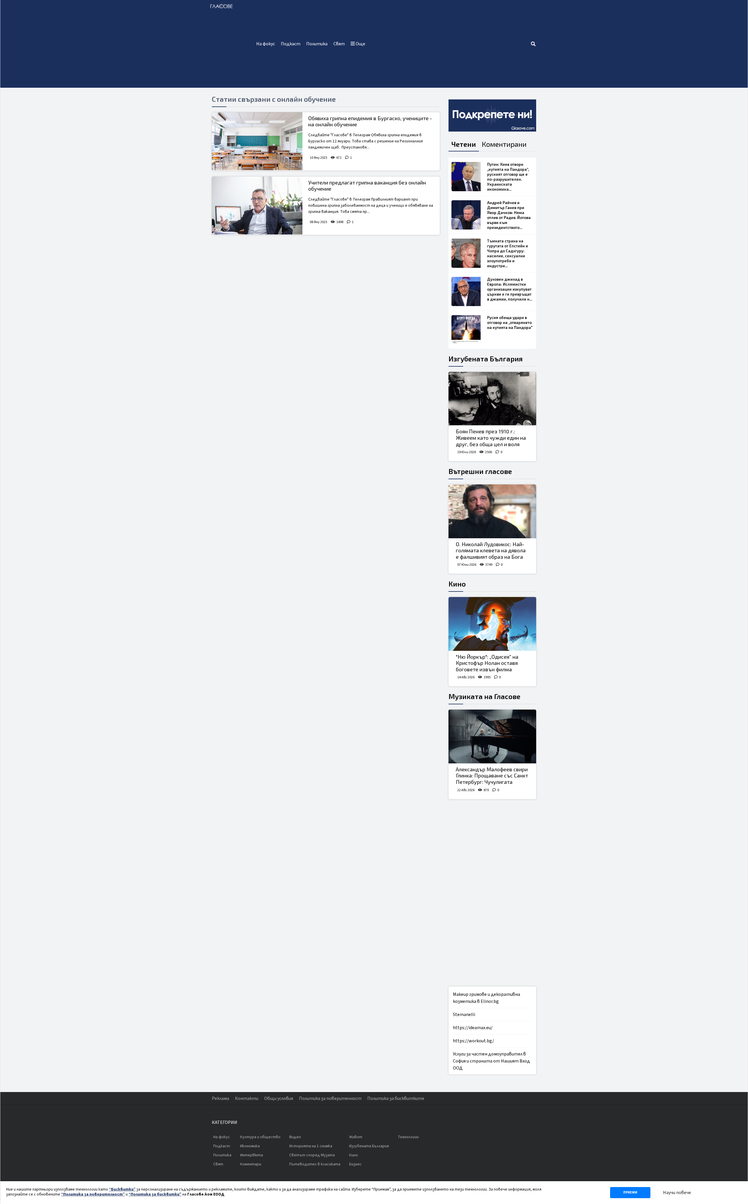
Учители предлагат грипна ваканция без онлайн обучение (367, 185)
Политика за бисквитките (395, 1098)
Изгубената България (486, 358)
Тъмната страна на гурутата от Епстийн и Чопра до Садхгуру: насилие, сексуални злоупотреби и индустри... (507, 253)
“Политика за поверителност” (93, 1194)
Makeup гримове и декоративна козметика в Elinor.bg (486, 998)
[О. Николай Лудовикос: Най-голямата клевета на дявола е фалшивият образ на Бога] (492, 511)
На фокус (265, 44)
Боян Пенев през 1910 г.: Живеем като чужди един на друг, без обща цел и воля (491, 437)
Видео (295, 1137)
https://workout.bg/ (473, 1041)
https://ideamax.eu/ (473, 1027)
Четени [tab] (463, 144)
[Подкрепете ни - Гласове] (492, 115)
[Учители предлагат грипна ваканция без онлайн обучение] (257, 205)
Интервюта (251, 1155)
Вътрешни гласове (480, 471)
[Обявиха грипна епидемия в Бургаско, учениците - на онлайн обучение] (257, 141)
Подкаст (290, 44)
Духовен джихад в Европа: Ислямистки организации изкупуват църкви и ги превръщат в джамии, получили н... (509, 289)
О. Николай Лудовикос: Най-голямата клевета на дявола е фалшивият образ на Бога (491, 550)
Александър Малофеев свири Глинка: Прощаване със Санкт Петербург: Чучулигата (492, 775)
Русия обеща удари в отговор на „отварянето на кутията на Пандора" (509, 322)
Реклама (220, 1098)
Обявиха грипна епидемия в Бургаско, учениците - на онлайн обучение (370, 121)
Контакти (246, 1098)
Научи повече (677, 1192)
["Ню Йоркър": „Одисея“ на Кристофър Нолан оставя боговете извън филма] (492, 624)
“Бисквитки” (122, 1189)
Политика (317, 44)
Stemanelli (464, 1014)
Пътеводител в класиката (314, 1164)
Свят (339, 44)
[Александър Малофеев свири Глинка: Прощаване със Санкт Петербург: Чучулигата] (492, 736)
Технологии (408, 1137)
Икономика (250, 1146)
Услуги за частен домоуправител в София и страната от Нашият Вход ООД (491, 1061)
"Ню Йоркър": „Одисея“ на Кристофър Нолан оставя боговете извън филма (487, 662)
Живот (355, 1137)
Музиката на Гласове (484, 696)
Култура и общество (260, 1137)
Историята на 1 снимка (310, 1146)
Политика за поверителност (330, 1098)
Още (360, 44)
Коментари (250, 1164)
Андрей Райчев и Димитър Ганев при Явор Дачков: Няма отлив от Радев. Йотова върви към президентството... (509, 215)
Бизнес (355, 1164)
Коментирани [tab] (504, 144)
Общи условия (278, 1098)
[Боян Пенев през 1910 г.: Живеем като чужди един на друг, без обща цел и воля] (492, 399)
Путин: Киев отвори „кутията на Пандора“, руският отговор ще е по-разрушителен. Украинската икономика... (508, 177)
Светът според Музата (312, 1155)
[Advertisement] (449, 44)
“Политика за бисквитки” (155, 1194)
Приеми (630, 1192)
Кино (457, 583)
